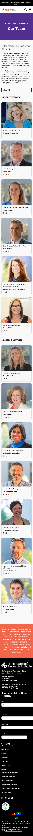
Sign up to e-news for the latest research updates (16, 2)
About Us (16, 24)
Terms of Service (24, 823)
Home (9, 24)
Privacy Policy (10, 823)
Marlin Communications (14, 831)
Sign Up (7, 744)
